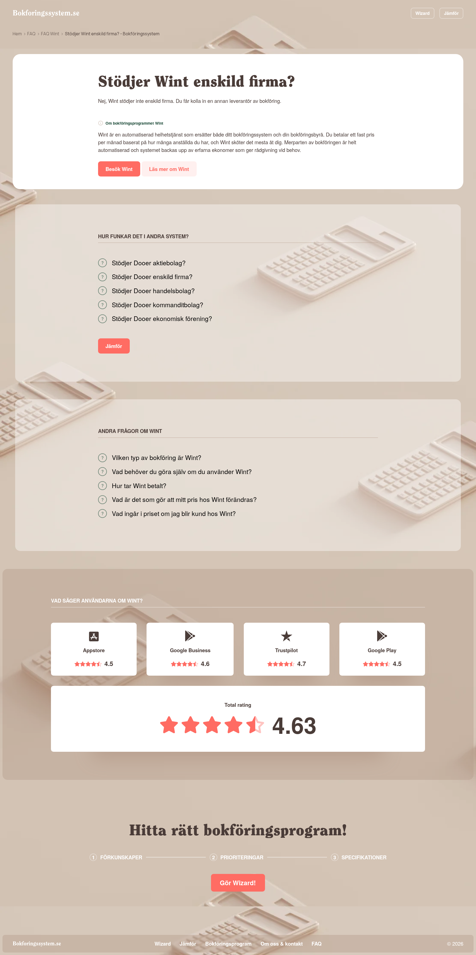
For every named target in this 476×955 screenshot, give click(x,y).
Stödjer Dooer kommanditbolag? (157, 304)
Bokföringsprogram (228, 943)
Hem (17, 34)
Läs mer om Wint (169, 169)
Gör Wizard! (238, 882)
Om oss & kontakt (282, 943)
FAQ (31, 34)
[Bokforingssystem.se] (46, 13)
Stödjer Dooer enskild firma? (152, 276)
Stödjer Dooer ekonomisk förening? (162, 318)
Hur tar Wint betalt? (139, 485)
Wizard (422, 13)
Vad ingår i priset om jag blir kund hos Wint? (174, 513)
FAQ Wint (50, 34)
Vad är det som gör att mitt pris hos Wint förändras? (184, 499)
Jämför (451, 13)
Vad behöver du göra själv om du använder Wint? (182, 471)
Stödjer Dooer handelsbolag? (153, 290)
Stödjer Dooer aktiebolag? (149, 262)
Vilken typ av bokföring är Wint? (156, 457)
